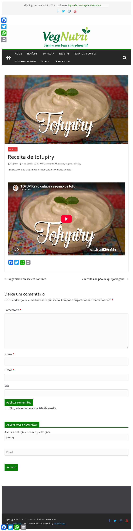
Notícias (32, 53)
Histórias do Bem (25, 61)
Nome (9, 354)
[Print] (4, 39)
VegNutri (14, 163)
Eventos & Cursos (86, 53)
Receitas (64, 53)
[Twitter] (4, 26)
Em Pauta (48, 53)
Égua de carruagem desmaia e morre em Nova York (84, 7)
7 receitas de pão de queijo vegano (103, 279)
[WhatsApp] (4, 33)
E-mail (9, 370)
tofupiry (77, 163)
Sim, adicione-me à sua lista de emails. (33, 408)
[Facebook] (4, 20)
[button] (68, 61)
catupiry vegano (65, 163)
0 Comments (48, 163)
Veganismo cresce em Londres (27, 279)
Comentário (13, 310)
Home (18, 53)
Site (7, 385)
